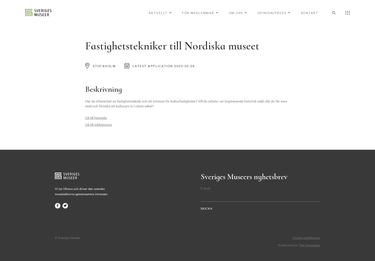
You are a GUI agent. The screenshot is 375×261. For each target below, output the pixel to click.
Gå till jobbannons (98, 124)
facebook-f (57, 205)
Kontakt (309, 13)
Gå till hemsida (96, 117)
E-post (205, 188)
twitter (65, 205)
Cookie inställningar (306, 237)
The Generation (309, 245)
